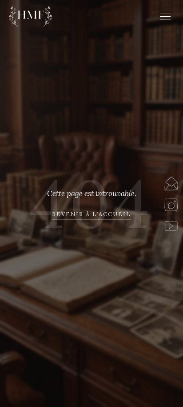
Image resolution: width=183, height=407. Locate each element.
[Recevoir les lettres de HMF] (171, 183)
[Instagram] (171, 203)
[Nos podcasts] (171, 224)
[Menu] (165, 17)
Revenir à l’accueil (91, 214)
